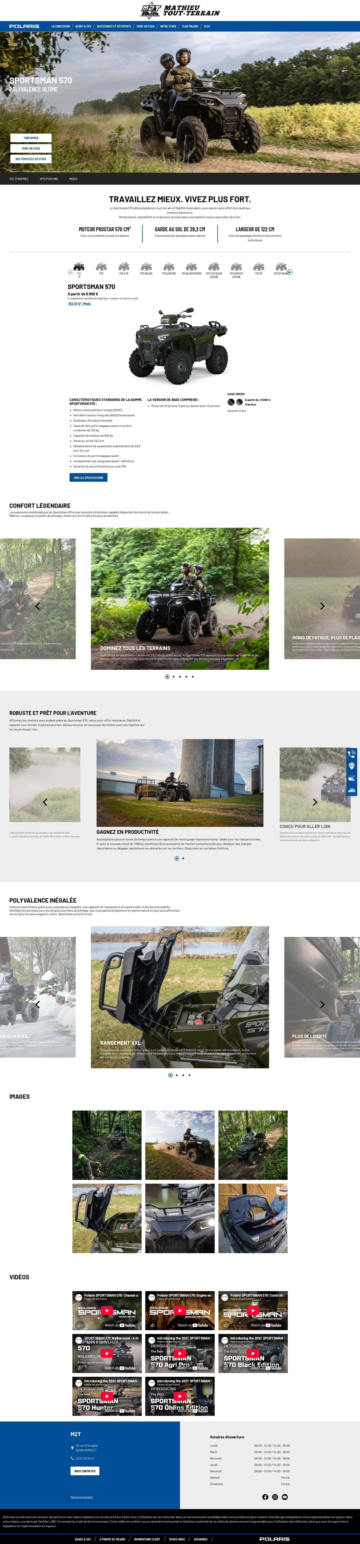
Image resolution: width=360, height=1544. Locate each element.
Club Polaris (190, 26)
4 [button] (186, 676)
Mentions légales (81, 1497)
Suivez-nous (177, 1539)
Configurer (31, 138)
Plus (207, 26)
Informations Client (147, 1539)
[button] (289, 272)
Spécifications (49, 179)
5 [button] (192, 676)
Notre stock (168, 26)
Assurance (201, 1539)
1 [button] (167, 676)
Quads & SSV (83, 26)
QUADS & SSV (83, 1539)
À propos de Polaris (112, 1539)
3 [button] (180, 676)
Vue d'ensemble (19, 179)
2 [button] (173, 676)
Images (73, 179)
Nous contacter (85, 1471)
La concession (61, 26)
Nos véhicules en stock (31, 159)
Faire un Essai (146, 26)
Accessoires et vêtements (114, 26)
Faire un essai (31, 148)
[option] (180, 599)
